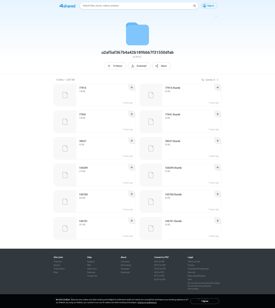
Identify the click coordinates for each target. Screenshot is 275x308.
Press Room (59, 269)
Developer (125, 272)
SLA (189, 279)
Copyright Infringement (198, 269)
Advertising (126, 265)
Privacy (191, 265)
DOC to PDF (159, 261)
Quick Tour (92, 269)
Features (91, 272)
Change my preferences (147, 303)
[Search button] (194, 5)
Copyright (125, 269)
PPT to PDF (159, 276)
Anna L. (138, 57)
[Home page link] (67, 5)
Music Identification (196, 276)
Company (125, 261)
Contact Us (92, 276)
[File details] (65, 95)
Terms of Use (194, 261)
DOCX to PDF (160, 269)
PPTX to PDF (160, 265)
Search (57, 265)
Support (91, 261)
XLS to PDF (159, 272)
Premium (58, 261)
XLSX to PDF (159, 279)
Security (191, 272)
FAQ (89, 265)
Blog (56, 272)
